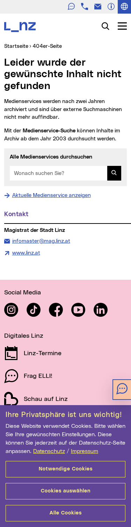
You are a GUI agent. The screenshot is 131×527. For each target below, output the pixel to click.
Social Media (22, 293)
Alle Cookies (66, 513)
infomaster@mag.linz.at (41, 241)
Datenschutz (49, 451)
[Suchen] (114, 173)
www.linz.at (26, 253)
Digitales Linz (23, 336)
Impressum (84, 451)
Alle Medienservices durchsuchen (51, 157)
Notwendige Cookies (66, 469)
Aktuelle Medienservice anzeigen (51, 195)
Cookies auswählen (65, 491)
